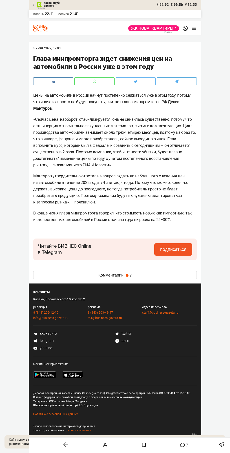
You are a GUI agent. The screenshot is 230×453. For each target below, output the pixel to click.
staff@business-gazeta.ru (160, 312)
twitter (126, 333)
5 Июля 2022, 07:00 (47, 48)
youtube (46, 348)
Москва (63, 14)
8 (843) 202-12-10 (45, 312)
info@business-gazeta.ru (50, 318)
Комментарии (115, 275)
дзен (125, 341)
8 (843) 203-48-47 (100, 312)
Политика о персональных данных (55, 414)
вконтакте (48, 333)
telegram (46, 341)
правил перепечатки (78, 430)
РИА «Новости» (97, 165)
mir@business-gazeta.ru (105, 318)
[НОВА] (152, 28)
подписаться (173, 249)
